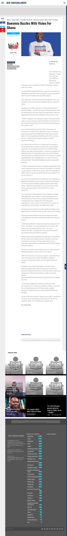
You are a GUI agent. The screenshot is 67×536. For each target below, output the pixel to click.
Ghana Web (30, 436)
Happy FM (30, 514)
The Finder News (31, 509)
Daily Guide (15, 20)
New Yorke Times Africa (33, 489)
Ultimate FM (30, 484)
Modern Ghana (31, 500)
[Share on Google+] (2, 31)
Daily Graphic (30, 481)
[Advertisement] (34, 72)
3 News (29, 446)
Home (9, 20)
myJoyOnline (30, 451)
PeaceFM (29, 493)
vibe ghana (30, 486)
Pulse (28, 443)
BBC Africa (30, 465)
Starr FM (29, 507)
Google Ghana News (32, 456)
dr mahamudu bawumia (13, 66)
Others (29, 512)
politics (13, 68)
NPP (9, 68)
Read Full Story (26, 334)
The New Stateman (32, 519)
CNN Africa (30, 495)
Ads (28, 522)
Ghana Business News (33, 461)
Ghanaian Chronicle (32, 467)
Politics (10, 64)
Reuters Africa (31, 479)
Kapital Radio (30, 517)
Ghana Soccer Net (32, 453)
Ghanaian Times (31, 459)
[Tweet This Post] (2, 27)
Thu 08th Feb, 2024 (26, 20)
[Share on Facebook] (2, 22)
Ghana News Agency (32, 448)
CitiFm (29, 438)
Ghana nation (30, 474)
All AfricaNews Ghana (33, 476)
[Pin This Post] (2, 29)
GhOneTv (29, 498)
